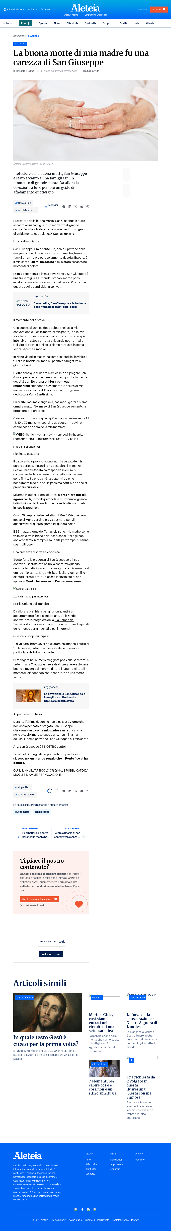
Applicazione (116, 1164)
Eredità (123, 23)
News (57, 23)
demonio (96, 997)
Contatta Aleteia (120, 1219)
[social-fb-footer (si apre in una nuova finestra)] (82, 1209)
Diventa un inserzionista (96, 1219)
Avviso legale (75, 1219)
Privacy (135, 1219)
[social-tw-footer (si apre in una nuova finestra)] (88, 1209)
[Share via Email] (81, 206)
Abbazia (149, 23)
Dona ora (156, 9)
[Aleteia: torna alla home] (85, 8)
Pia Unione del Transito (32, 503)
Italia (136, 23)
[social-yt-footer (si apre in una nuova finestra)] (75, 1209)
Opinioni (43, 23)
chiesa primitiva (25, 997)
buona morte (22, 811)
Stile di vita (72, 23)
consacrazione (137, 997)
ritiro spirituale (99, 1064)
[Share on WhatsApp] (88, 206)
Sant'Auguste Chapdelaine (96, 15)
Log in (62, 941)
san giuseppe (42, 811)
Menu (9, 23)
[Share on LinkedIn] (69, 206)
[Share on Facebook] (63, 206)
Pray (23, 23)
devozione (33, 35)
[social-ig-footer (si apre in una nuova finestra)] (95, 1209)
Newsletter (116, 1159)
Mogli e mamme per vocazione (60, 71)
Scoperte (108, 23)
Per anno (140, 1159)
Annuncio (115, 1169)
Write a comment (51, 954)
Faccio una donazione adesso (37, 899)
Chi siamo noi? (58, 1219)
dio (131, 1060)
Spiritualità (90, 23)
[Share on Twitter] (75, 206)
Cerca (47, 9)
